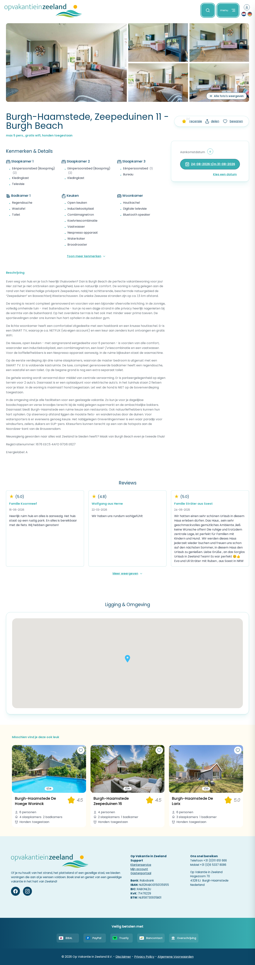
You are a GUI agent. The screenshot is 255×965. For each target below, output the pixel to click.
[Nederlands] (244, 14)
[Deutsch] (250, 14)
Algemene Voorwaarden (176, 957)
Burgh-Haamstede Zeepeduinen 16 (111, 801)
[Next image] (82, 769)
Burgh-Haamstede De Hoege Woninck (35, 801)
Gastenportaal (140, 873)
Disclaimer (123, 957)
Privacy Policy (144, 957)
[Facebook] (15, 891)
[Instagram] (27, 891)
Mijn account (139, 869)
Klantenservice (140, 865)
